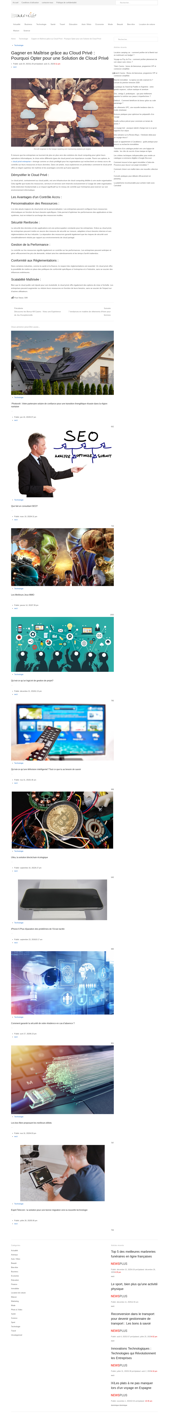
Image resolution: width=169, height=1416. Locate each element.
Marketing (15, 1301)
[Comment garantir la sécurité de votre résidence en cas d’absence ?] (62, 953)
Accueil (15, 3)
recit (15, 67)
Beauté (120, 24)
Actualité (16, 24)
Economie (99, 24)
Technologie (41, 24)
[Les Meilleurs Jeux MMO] (62, 530)
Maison (16, 31)
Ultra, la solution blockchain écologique (29, 857)
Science (27, 31)
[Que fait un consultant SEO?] (62, 430)
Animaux (14, 1255)
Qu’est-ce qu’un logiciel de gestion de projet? (32, 680)
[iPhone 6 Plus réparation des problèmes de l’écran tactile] (62, 881)
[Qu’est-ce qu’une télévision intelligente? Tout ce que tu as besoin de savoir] (62, 704)
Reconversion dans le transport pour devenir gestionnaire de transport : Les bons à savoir (132, 1318)
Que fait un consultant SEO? (24, 506)
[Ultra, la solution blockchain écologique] (62, 793)
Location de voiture (147, 24)
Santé (53, 24)
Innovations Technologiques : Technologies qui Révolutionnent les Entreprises (133, 1353)
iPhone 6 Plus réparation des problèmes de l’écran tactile (38, 929)
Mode (110, 24)
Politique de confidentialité (66, 3)
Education (73, 24)
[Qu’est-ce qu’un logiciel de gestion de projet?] (62, 618)
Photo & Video (16, 1310)
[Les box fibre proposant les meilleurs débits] (62, 1047)
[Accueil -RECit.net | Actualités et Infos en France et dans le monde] (28, 13)
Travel (62, 24)
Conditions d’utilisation (30, 3)
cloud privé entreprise (22, 161)
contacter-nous (47, 3)
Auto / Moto (86, 24)
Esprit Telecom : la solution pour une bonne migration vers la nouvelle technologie (49, 1210)
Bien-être (131, 24)
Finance (14, 1284)
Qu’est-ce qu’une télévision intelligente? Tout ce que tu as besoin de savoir (46, 769)
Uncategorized (16, 1335)
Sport (13, 1322)
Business (28, 24)
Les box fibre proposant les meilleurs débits (31, 1123)
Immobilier (15, 1289)
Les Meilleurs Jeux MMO (22, 595)
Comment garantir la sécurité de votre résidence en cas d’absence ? (43, 1023)
